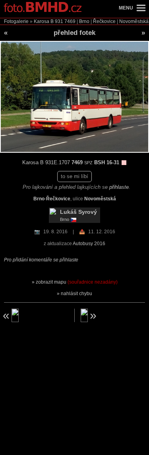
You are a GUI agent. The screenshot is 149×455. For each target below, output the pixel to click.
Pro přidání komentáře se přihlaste (41, 260)
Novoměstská (134, 21)
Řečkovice (104, 21)
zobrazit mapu (77, 282)
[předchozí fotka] (34, 315)
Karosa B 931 (48, 21)
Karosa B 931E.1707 (47, 162)
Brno (84, 21)
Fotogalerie (16, 21)
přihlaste (119, 187)
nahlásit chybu (76, 293)
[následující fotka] (114, 315)
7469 (69, 21)
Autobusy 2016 (89, 243)
